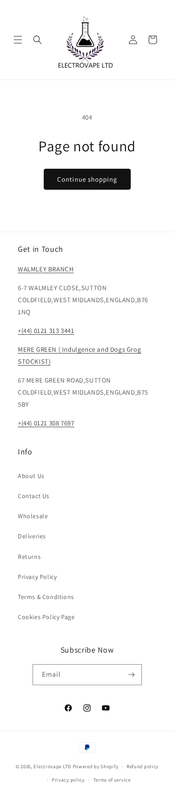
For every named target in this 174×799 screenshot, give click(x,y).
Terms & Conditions (46, 597)
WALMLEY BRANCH (46, 269)
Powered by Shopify (96, 766)
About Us (31, 476)
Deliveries (32, 536)
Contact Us (34, 496)
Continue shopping (87, 179)
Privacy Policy (37, 577)
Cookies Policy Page (46, 617)
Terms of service (112, 780)
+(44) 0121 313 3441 (46, 330)
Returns (29, 557)
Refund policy (142, 766)
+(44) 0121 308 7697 (46, 423)
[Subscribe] (131, 674)
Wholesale (33, 516)
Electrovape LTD (52, 766)
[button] (18, 40)
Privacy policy (68, 780)
